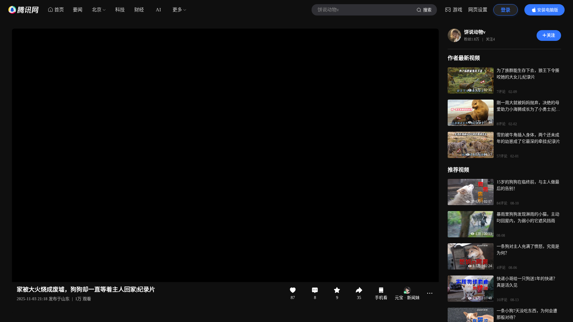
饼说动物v (475, 32)
